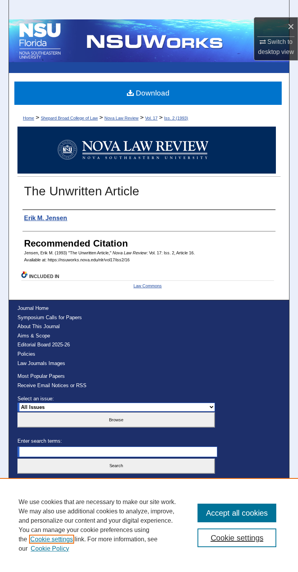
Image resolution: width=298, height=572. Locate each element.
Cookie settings (51, 539)
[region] (149, 525)
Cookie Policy (50, 548)
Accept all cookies (237, 513)
